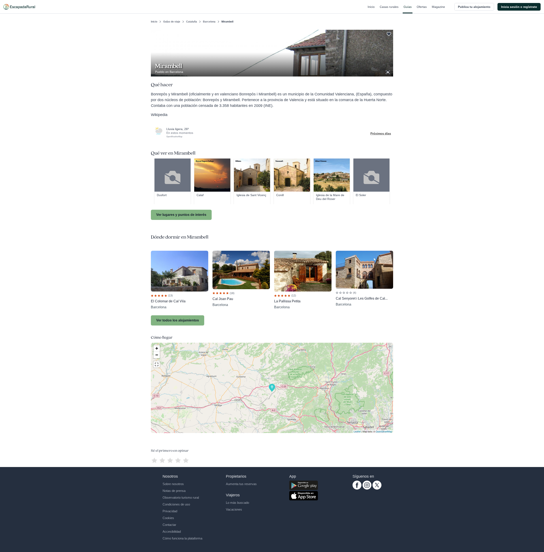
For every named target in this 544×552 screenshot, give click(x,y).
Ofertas (422, 6)
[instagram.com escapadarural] (367, 488)
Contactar (169, 525)
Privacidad (170, 511)
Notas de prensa (174, 491)
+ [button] (156, 348)
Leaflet (357, 431)
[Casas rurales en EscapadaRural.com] (19, 7)
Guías (408, 6)
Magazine (438, 6)
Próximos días (380, 133)
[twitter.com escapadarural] (377, 488)
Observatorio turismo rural (181, 497)
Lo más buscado (237, 502)
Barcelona (209, 21)
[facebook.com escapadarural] (357, 488)
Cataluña (191, 21)
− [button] (156, 355)
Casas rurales (389, 6)
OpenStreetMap (384, 431)
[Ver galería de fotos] (388, 71)
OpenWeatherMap (174, 137)
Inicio (371, 6)
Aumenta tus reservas (241, 484)
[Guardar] (388, 33)
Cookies (168, 518)
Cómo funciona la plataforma (182, 538)
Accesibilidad (172, 531)
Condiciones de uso (176, 504)
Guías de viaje (171, 21)
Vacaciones (234, 509)
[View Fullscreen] (156, 364)
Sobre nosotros (173, 484)
